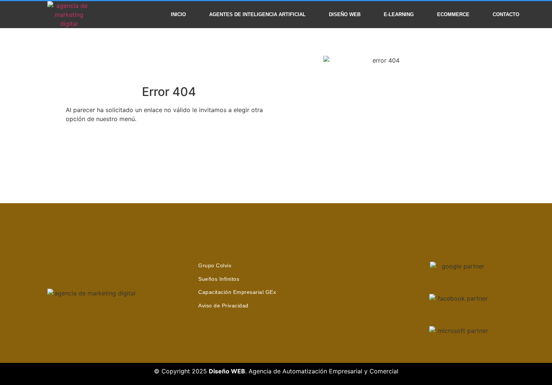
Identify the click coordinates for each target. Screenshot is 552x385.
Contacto (506, 14)
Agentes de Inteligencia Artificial (257, 14)
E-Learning (399, 14)
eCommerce (453, 14)
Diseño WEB (344, 14)
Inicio (178, 14)
